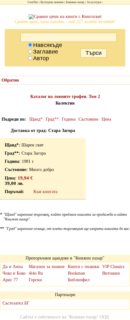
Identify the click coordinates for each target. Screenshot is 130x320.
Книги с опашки (83, 266)
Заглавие (45, 52)
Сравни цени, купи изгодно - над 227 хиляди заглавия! (65, 21)
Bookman (76, 273)
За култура (94, 2)
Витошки (111, 273)
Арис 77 (10, 279)
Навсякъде (47, 45)
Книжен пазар (75, 2)
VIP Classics (113, 266)
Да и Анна (13, 266)
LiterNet (32, 2)
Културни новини (51, 2)
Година (68, 119)
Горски (35, 279)
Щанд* (36, 119)
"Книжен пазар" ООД (88, 317)
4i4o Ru (36, 273)
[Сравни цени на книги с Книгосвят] (65, 16)
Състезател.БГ (16, 303)
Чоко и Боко (14, 273)
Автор (41, 58)
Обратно (10, 80)
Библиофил (79, 279)
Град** (52, 119)
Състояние (88, 119)
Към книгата (45, 191)
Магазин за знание (47, 266)
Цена (106, 119)
